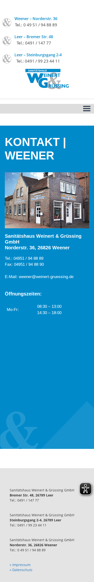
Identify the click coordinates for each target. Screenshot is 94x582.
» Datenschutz (21, 570)
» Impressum (20, 564)
